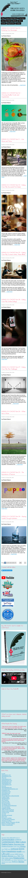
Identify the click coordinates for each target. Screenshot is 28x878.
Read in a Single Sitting (8, 823)
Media (14, 20)
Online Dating (9, 858)
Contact (18, 23)
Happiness (11, 851)
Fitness (23, 846)
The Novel (22, 18)
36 (20, 562)
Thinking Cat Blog (7, 821)
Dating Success (14, 844)
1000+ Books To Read (8, 809)
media (16, 854)
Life (3, 854)
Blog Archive (10, 23)
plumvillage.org (6, 793)
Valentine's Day (5, 861)
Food (5, 849)
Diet (22, 844)
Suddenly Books (6, 808)
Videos (20, 20)
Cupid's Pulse (5, 797)
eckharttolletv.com (6, 784)
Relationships (18, 858)
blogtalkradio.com (6, 782)
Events (3, 23)
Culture (23, 842)
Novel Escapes (6, 802)
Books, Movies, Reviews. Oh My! (11, 822)
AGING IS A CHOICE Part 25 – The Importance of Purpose (13, 473)
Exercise (10, 846)
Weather (10, 861)
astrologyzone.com (7, 780)
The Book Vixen (6, 804)
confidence (18, 839)
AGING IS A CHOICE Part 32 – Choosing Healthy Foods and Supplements (11, 95)
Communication (8, 839)
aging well (12, 837)
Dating (5, 844)
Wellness (15, 862)
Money (15, 856)
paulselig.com (5, 794)
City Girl (4, 814)
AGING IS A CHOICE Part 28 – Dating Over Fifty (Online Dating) (14, 300)
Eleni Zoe (4, 816)
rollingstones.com (6, 776)
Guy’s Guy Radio (6, 20)
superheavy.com (6, 791)
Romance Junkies (7, 818)
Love (7, 854)
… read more (22, 85)
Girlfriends (14, 849)
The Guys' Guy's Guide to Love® (17, 9)
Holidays (23, 851)
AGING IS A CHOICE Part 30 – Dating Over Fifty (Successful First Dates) (14, 186)
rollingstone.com (6, 775)
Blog (3, 18)
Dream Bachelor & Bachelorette (10, 795)
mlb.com (4, 777)
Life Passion (5, 800)
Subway (15, 860)
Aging (8, 837)
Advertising (4, 837)
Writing (3, 863)
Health (19, 851)
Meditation (20, 854)
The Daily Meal (6, 807)
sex (3, 860)
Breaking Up (17, 837)
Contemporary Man (11, 842)
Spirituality (7, 860)
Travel (24, 860)
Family (14, 846)
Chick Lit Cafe (5, 801)
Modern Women (7, 856)
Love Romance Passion (8, 819)
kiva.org (4, 786)
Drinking (4, 846)
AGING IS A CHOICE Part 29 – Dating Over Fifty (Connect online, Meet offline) (14, 253)
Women (21, 862)
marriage (12, 854)
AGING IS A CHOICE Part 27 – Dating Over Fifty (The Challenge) (14, 368)
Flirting (3, 849)
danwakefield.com (7, 787)
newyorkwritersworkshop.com (10, 789)
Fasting (18, 846)
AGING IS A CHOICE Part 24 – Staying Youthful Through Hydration (14, 517)
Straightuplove (6, 798)
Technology (20, 860)
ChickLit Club (5, 812)
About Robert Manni (11, 18)
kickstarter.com (6, 790)
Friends (9, 849)
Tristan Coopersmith (7, 825)
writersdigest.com (6, 779)
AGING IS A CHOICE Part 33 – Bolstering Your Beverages (11, 29)
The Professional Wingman (9, 805)
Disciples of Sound (7, 815)
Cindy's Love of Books (8, 811)
